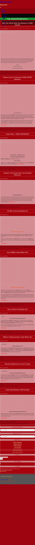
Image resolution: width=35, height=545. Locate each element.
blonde (5, 204)
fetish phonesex (3, 72)
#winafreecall (15, 73)
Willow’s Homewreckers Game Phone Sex (17, 337)
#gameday (5, 73)
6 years (3, 137)
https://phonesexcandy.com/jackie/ (17, 68)
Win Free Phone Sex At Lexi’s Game (17, 364)
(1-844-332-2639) (20, 452)
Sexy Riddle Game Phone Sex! (17, 252)
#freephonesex (2, 73)
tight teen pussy (29, 357)
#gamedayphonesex (10, 73)
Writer (7, 28)
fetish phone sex (27, 127)
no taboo (16, 72)
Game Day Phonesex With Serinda (17, 390)
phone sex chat (28, 166)
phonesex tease (24, 357)
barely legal (6, 330)
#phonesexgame (25, 423)
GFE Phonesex (25, 356)
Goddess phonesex (30, 356)
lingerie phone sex (8, 357)
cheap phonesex (11, 127)
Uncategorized (28, 72)
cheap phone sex (6, 127)
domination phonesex (17, 127)
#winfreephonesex (14, 130)
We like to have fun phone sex (17, 211)
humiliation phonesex (3, 357)
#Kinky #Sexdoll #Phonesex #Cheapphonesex (16, 423)
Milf (4, 18)
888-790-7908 (4, 471)
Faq (4, 21)
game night (12, 248)
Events (3, 19)
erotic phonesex (22, 127)
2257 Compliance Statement (4, 479)
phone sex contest (22, 383)
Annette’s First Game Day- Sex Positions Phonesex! (17, 174)
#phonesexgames (8, 305)
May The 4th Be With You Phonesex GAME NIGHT (17, 24)
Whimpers (4, 16)
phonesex (19, 72)
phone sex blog (24, 166)
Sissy (4, 15)
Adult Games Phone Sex (17, 305)
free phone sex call (2, 166)
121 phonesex (6, 356)
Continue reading (4, 243)
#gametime (10, 130)
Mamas (4, 17)
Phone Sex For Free (17, 248)
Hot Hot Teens (5, 14)
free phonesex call (8, 72)
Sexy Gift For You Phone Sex (17, 309)
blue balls (3, 383)
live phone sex (13, 72)
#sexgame (12, 305)
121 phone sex (2, 127)
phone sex (14, 169)
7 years (3, 340)
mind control (13, 357)
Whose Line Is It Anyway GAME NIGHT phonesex (17, 78)
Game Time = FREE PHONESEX (17, 134)
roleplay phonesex (23, 72)
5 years (3, 28)
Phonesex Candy (6, 2)
